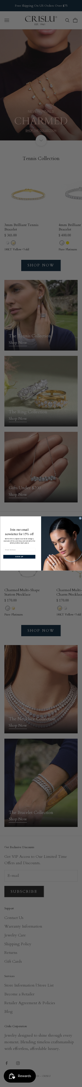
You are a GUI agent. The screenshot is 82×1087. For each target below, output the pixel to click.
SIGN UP (19, 557)
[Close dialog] (80, 518)
